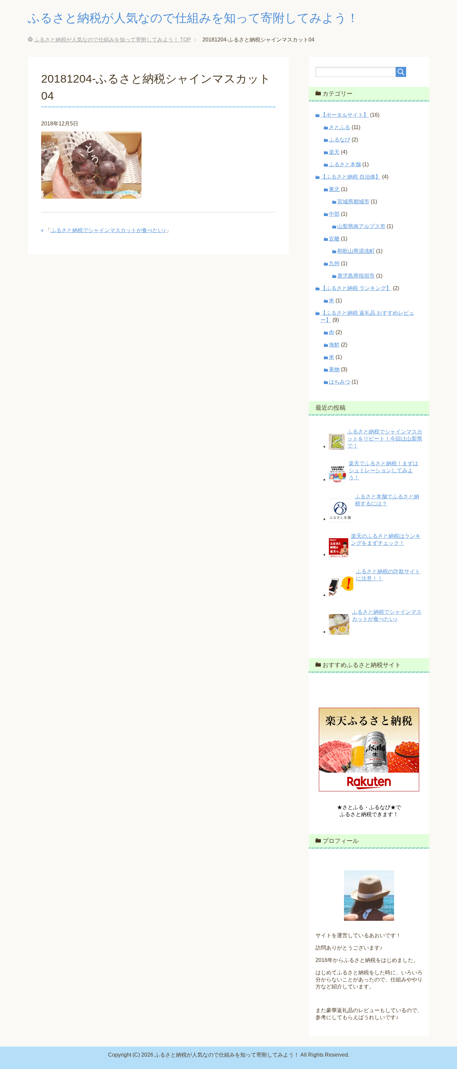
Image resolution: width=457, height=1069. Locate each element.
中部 (334, 214)
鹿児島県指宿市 (356, 276)
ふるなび (339, 139)
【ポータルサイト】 (345, 115)
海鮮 (334, 345)
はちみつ (339, 382)
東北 (334, 189)
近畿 (334, 238)
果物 (334, 369)
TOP (112, 39)
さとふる (339, 127)
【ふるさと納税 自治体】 (351, 177)
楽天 (334, 152)
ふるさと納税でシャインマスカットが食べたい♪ (108, 230)
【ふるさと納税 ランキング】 (356, 288)
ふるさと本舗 (345, 164)
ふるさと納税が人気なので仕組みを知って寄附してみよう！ (193, 18)
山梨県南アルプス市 (361, 226)
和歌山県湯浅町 (356, 251)
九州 (334, 263)
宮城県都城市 (353, 201)
